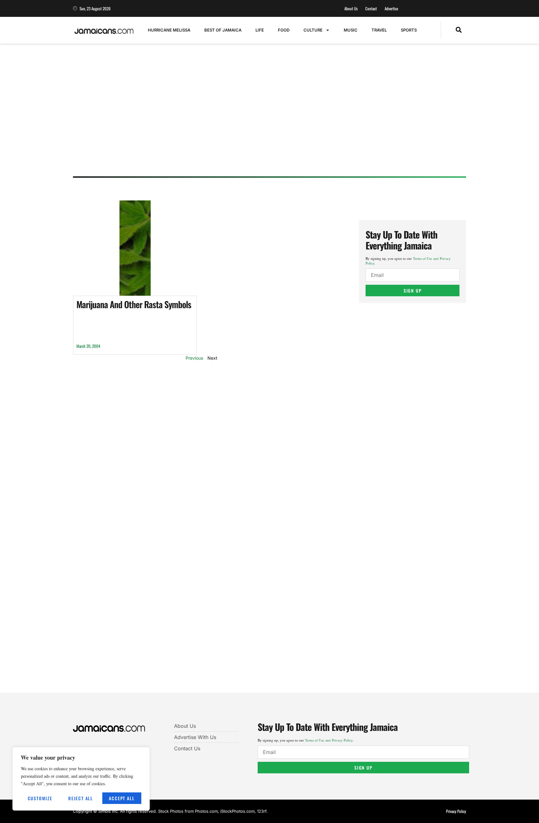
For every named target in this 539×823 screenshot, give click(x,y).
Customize (40, 798)
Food (283, 29)
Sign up (413, 290)
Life (259, 29)
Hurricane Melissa (169, 29)
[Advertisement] (263, 123)
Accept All (121, 798)
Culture (313, 29)
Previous (194, 358)
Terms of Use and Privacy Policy (328, 740)
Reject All (80, 798)
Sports (409, 29)
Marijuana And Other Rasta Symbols (133, 304)
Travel (379, 29)
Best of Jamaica (222, 29)
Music (350, 29)
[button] (459, 30)
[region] (81, 779)
